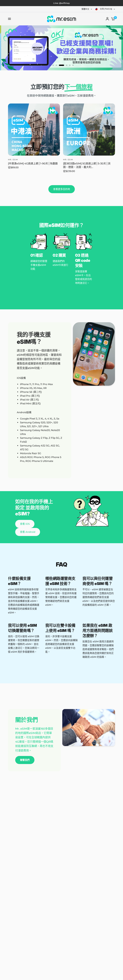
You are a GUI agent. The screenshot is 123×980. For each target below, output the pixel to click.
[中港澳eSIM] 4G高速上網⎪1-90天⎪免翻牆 (33, 163)
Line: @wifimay (61, 3)
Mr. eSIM (13, 159)
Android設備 (24, 412)
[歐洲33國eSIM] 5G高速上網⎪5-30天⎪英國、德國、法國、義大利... (87, 165)
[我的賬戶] (107, 18)
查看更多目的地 (61, 189)
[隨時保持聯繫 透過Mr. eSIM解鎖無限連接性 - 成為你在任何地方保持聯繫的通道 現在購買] (61, 47)
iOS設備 (21, 377)
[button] (24, 524)
